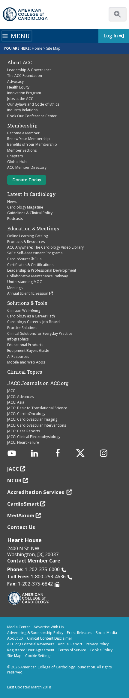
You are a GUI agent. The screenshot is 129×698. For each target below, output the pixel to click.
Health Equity (18, 87)
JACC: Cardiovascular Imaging (32, 419)
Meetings (14, 287)
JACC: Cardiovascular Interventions (36, 425)
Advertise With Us (49, 626)
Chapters (15, 156)
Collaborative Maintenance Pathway (37, 276)
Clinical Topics (24, 372)
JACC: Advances (20, 396)
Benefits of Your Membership (32, 144)
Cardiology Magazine (25, 207)
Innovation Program (24, 92)
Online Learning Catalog (27, 235)
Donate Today (26, 180)
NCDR (14, 480)
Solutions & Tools (27, 303)
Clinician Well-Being (23, 310)
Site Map (14, 655)
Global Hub (17, 161)
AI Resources (18, 356)
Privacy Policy (97, 644)
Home (37, 48)
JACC (11, 390)
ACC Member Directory (26, 167)
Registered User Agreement (30, 650)
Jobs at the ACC (20, 98)
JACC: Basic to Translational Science (37, 407)
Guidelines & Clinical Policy (29, 212)
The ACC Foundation (24, 75)
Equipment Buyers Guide (28, 350)
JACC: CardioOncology (26, 413)
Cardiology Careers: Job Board (33, 321)
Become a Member (23, 133)
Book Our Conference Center (32, 115)
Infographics (17, 339)
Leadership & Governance (29, 69)
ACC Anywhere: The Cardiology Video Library (45, 247)
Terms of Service (72, 650)
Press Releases (79, 632)
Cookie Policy (101, 650)
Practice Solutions (22, 327)
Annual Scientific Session (27, 293)
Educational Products (25, 344)
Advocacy (15, 81)
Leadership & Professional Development (41, 270)
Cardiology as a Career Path (31, 316)
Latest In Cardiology (31, 194)
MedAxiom (20, 515)
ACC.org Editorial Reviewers (30, 644)
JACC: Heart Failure (23, 442)
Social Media (106, 632)
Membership (22, 126)
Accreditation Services (36, 492)
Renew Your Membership (28, 138)
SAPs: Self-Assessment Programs (34, 253)
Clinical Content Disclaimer (49, 638)
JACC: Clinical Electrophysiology (33, 436)
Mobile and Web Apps (26, 362)
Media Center (18, 626)
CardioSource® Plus (24, 258)
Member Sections (22, 150)
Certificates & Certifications (30, 264)
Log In (111, 35)
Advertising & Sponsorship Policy (35, 632)
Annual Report (70, 644)
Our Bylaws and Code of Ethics (33, 104)
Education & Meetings (33, 229)
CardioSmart (23, 503)
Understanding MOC (24, 281)
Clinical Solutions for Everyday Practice (39, 333)
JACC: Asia (15, 402)
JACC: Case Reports (23, 431)
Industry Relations (22, 109)
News (11, 201)
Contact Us (21, 527)
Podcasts (15, 218)
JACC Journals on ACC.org (38, 383)
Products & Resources (26, 241)
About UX (15, 638)
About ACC (19, 63)
